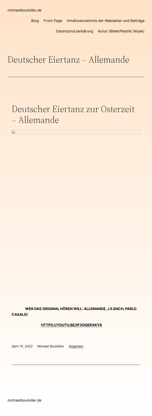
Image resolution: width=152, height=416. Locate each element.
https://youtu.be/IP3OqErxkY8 (71, 325)
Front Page (53, 21)
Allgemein (76, 346)
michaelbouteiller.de (25, 10)
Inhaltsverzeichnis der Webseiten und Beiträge (105, 21)
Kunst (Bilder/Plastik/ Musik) (121, 31)
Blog (35, 21)
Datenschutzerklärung (74, 31)
